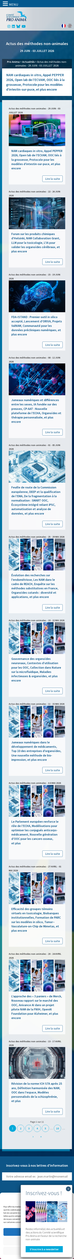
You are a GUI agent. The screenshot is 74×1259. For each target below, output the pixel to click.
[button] (6, 3)
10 (57, 1128)
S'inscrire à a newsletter (44, 1249)
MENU (13, 4)
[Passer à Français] (64, 26)
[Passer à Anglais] (70, 26)
